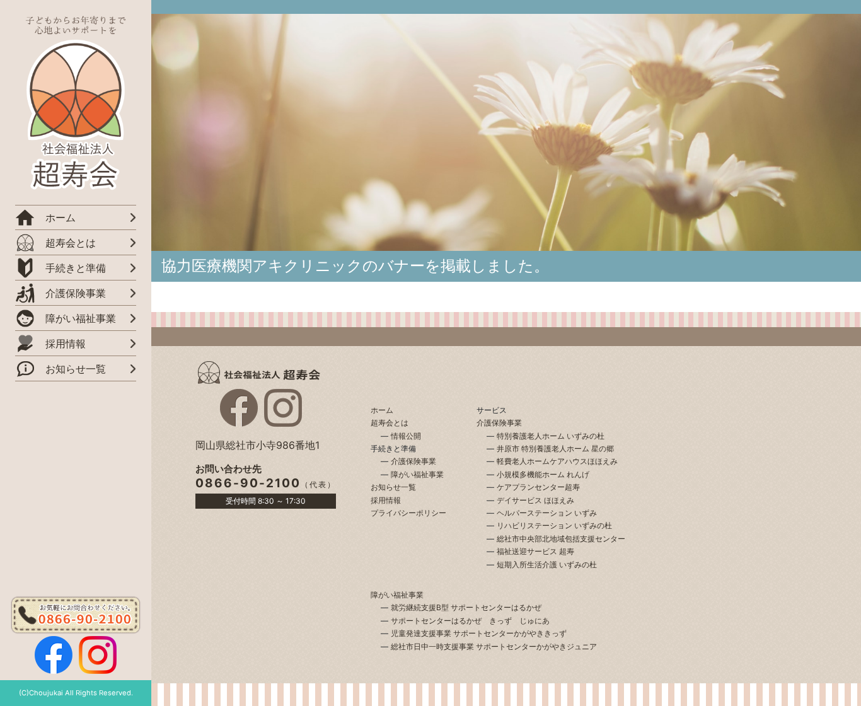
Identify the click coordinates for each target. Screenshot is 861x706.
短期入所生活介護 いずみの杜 (547, 564)
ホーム (60, 217)
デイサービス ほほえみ (535, 500)
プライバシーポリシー (408, 513)
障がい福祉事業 (417, 474)
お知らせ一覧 (75, 368)
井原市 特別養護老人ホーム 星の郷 (555, 448)
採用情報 (65, 343)
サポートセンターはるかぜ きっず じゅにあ (470, 620)
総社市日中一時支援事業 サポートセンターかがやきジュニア (494, 646)
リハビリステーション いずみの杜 (554, 525)
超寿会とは (70, 242)
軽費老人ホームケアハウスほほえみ (557, 461)
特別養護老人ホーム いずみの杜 (550, 436)
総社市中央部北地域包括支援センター (561, 538)
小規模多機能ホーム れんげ (543, 474)
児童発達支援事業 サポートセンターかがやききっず (479, 633)
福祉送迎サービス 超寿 (535, 551)
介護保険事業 (413, 461)
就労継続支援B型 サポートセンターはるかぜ (466, 607)
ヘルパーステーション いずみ (547, 513)
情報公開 (406, 436)
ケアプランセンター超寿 (538, 487)
